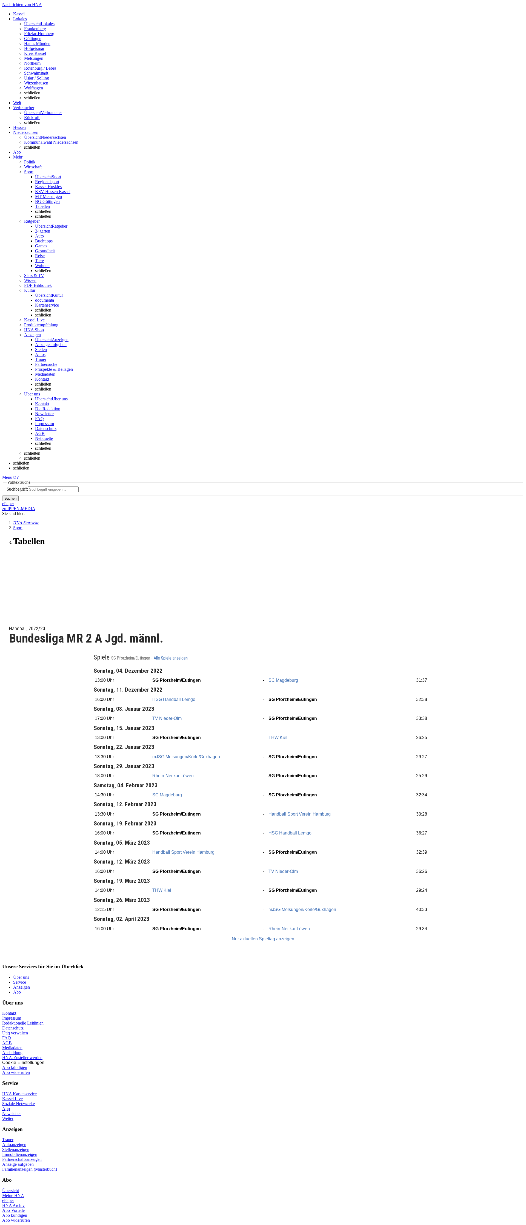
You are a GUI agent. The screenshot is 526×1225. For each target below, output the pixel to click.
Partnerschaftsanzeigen (22, 1159)
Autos (40, 354)
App (6, 1108)
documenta (44, 300)
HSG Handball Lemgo (173, 699)
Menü (7, 477)
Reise (40, 255)
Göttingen (32, 38)
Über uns (21, 977)
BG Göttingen (47, 201)
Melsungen (33, 58)
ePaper (8, 1200)
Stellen (41, 349)
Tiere (39, 260)
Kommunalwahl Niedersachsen (51, 142)
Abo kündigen (14, 1067)
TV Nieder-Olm (167, 718)
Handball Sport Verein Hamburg (299, 814)
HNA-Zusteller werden (22, 1057)
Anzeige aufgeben (51, 344)
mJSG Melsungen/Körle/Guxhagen (186, 756)
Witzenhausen (36, 83)
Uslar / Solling (36, 78)
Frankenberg (35, 28)
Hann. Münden (37, 43)
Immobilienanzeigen (19, 1154)
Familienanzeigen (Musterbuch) (29, 1169)
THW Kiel (277, 737)
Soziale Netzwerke (18, 1103)
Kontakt (42, 379)
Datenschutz (45, 428)
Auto (39, 236)
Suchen (10, 498)
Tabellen (42, 206)
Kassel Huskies (48, 186)
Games (41, 246)
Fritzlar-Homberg (39, 33)
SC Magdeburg (283, 680)
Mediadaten (45, 374)
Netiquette (44, 438)
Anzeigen (21, 987)
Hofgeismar (34, 48)
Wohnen (42, 265)
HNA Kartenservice (19, 1093)
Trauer (40, 359)
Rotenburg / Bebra (40, 68)
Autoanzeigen (14, 1144)
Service (19, 982)
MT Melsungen (48, 196)
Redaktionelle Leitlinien (23, 1023)
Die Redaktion (47, 408)
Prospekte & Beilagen (54, 369)
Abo (17, 992)
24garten (42, 231)
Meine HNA (13, 1195)
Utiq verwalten (15, 1033)
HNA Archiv (13, 1205)
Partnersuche (46, 364)
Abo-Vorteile (13, 1210)
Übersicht (10, 1190)
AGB (40, 433)
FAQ (39, 418)
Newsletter (44, 413)
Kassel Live (12, 1098)
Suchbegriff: (17, 489)
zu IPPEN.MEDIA (18, 508)
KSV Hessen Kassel (52, 191)
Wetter (7, 1118)
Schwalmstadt (36, 73)
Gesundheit (45, 250)
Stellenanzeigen (15, 1149)
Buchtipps (44, 241)
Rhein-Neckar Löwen (173, 775)
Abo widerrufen (16, 1072)
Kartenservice (47, 305)
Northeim (32, 63)
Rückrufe (32, 117)
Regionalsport (47, 181)
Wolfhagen (33, 88)
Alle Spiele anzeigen (171, 658)
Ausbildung (12, 1052)
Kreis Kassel (35, 53)
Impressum (44, 423)
